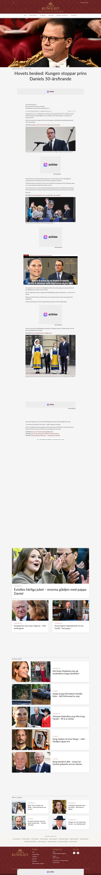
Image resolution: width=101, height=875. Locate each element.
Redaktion (74, 15)
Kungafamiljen (33, 15)
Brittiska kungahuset (26, 838)
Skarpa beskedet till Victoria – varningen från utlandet (45, 435)
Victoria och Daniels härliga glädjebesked (42, 431)
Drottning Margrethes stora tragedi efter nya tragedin (45, 195)
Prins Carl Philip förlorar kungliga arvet (41, 333)
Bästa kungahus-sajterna (38, 863)
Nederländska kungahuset (64, 838)
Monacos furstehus (73, 841)
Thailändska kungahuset (52, 841)
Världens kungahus (61, 15)
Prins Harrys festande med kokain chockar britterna (45, 433)
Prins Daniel (28, 68)
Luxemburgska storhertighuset (30, 841)
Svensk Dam (37, 288)
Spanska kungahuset (53, 838)
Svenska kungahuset (18, 68)
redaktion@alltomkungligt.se (59, 853)
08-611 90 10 (56, 857)
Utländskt (43, 15)
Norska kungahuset (35, 838)
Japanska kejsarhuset (42, 841)
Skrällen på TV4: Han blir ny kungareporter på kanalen (45, 125)
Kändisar (51, 15)
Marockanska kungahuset (63, 841)
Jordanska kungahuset (84, 838)
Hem (25, 15)
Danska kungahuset (44, 838)
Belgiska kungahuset (74, 838)
